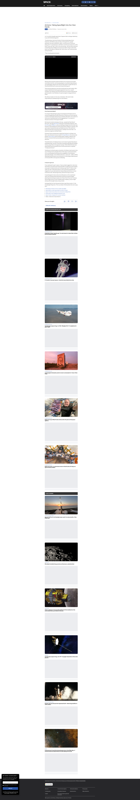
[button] (93, 2)
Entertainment (75, 5)
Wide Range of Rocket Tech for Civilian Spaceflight (56, 188)
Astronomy (59, 5)
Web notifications (85, 791)
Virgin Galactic (51, 136)
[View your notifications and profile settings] (89, 2)
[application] (61, 67)
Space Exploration (51, 5)
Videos (91, 5)
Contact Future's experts (62, 788)
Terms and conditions (74, 788)
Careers (46, 793)
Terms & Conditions (6, 793)
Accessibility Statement (62, 791)
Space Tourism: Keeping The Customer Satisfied (55, 195)
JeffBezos (53, 125)
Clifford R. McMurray (52, 29)
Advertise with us (73, 791)
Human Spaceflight (55, 22)
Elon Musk (47, 125)
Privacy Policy (12, 792)
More (96, 5)
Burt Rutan (56, 123)
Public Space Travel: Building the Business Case (55, 193)
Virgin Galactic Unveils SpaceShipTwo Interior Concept (57, 190)
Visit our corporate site (80, 780)
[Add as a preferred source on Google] (49, 784)
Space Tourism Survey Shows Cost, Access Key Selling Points (58, 191)
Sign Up (10, 788)
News (46, 29)
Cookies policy (48, 791)
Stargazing (67, 5)
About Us (46, 788)
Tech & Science (84, 5)
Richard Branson (66, 135)
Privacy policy (84, 788)
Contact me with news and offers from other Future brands (10, 785)
